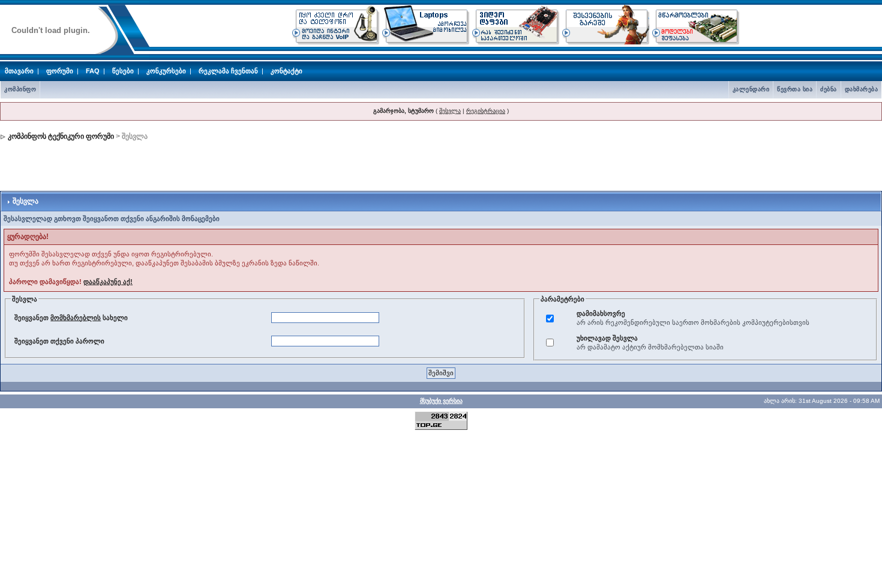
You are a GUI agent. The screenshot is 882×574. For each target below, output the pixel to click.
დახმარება (861, 89)
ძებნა (828, 89)
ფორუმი (59, 70)
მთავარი (19, 70)
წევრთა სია (794, 89)
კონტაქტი (286, 70)
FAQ (93, 70)
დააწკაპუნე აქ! (108, 281)
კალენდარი (751, 89)
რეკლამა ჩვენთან (228, 70)
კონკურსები (166, 70)
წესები (123, 70)
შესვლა (450, 110)
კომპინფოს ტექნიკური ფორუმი (61, 136)
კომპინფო (20, 89)
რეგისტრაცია (485, 110)
